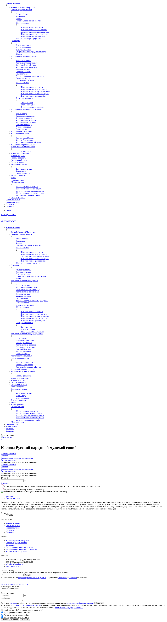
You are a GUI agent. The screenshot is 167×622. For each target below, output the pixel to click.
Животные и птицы (24, 169)
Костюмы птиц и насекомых (27, 67)
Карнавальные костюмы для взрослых (27, 109)
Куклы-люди (21, 171)
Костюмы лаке (27, 103)
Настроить (14, 620)
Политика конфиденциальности (14, 584)
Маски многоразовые (20, 153)
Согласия (73, 578)
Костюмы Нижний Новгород (28, 65)
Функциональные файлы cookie (16, 612)
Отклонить (24, 620)
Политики (62, 578)
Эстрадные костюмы (24, 98)
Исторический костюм (25, 116)
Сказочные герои (23, 78)
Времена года (21, 114)
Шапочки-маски (22, 23)
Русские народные (23, 127)
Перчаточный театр (19, 160)
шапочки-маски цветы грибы (28, 195)
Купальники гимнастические (23, 147)
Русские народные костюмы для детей (32, 76)
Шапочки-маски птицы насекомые (35, 91)
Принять (5, 620)
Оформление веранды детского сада (31, 52)
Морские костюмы (23, 72)
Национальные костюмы (26, 122)
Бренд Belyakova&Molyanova (23, 7)
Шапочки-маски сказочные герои (35, 34)
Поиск (8, 210)
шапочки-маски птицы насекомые (35, 32)
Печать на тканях (13, 200)
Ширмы (19, 54)
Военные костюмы (23, 61)
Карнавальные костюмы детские (24, 56)
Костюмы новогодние (20, 133)
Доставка (10, 206)
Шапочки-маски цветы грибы (33, 36)
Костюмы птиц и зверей (26, 120)
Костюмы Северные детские (22, 144)
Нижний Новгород (24, 125)
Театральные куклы (19, 164)
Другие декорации (23, 45)
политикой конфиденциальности (80, 603)
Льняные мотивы (23, 69)
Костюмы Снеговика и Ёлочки (28, 142)
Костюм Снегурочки (24, 140)
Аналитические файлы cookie (16, 615)
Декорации (15, 41)
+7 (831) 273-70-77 (8, 215)
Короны (19, 19)
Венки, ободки (22, 14)
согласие (13, 603)
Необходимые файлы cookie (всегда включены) (23, 610)
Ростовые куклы (17, 162)
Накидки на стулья (23, 50)
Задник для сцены (23, 47)
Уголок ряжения (17, 180)
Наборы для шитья (23, 151)
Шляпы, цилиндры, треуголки (28, 38)
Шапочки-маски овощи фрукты (34, 30)
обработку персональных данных (32, 578)
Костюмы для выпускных (26, 63)
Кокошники (20, 16)
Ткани (13, 178)
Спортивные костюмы (25, 80)
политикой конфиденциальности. (69, 608)
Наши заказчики (13, 202)
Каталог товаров (13, 3)
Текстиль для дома (18, 175)
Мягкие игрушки (18, 156)
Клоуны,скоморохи (24, 118)
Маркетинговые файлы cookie (16, 617)
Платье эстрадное (28, 105)
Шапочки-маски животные (32, 27)
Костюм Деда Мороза (24, 138)
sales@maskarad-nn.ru (14, 564)
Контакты (10, 204)
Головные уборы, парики (21, 10)
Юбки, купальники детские (32, 107)
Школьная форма (18, 198)
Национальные (22, 74)
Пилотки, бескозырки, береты (28, 21)
